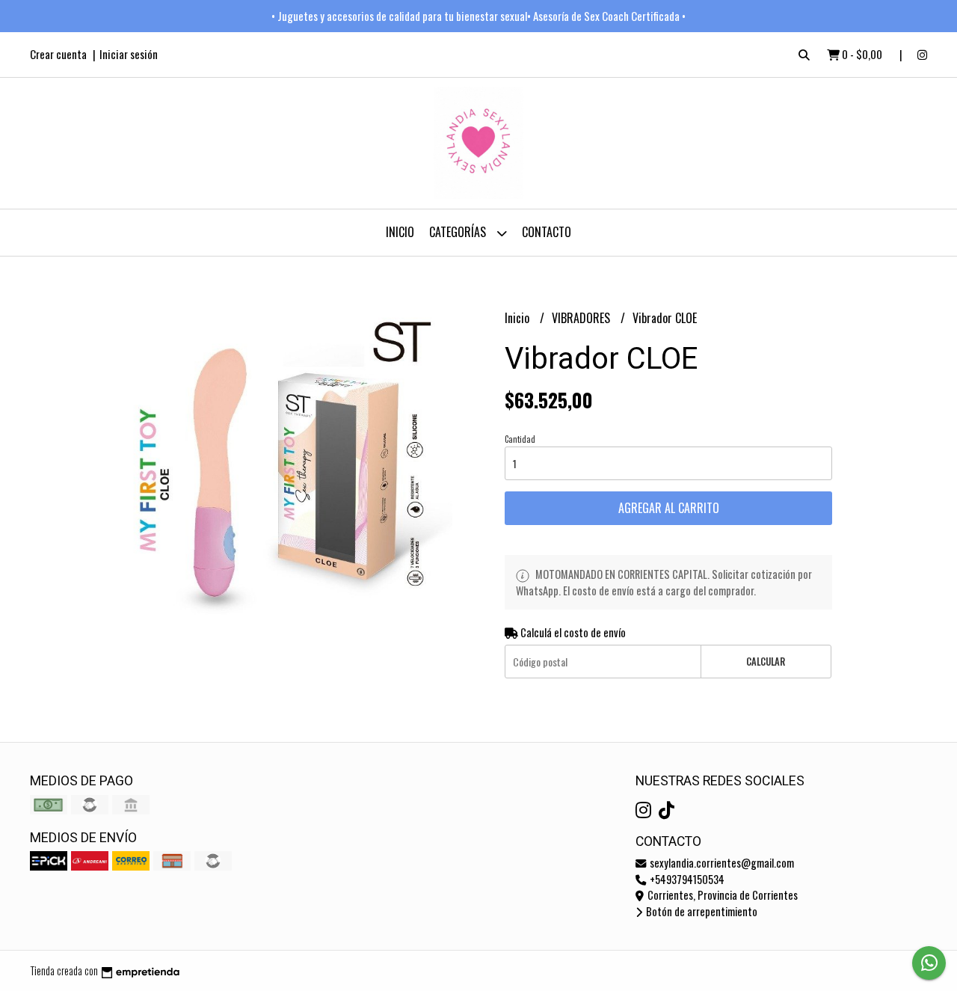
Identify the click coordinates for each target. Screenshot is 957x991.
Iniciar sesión (128, 54)
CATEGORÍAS (459, 232)
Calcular (765, 661)
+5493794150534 (685, 879)
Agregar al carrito (668, 508)
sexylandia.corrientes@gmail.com (720, 863)
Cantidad (520, 439)
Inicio (400, 232)
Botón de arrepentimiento (700, 911)
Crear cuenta (58, 54)
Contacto (546, 232)
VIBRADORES (582, 318)
